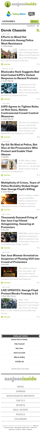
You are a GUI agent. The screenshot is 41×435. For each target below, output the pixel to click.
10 (39, 64)
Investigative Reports (20, 395)
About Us (35, 425)
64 (39, 247)
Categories (8, 21)
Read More (7, 64)
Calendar (20, 418)
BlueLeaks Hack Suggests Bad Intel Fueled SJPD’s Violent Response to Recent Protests (20, 75)
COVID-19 (19, 362)
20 (39, 137)
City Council (19, 344)
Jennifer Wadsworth (8, 81)
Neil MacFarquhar (8, 46)
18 (39, 99)
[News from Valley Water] (20, 13)
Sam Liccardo (19, 353)
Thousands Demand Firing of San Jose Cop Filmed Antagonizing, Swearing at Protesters (19, 222)
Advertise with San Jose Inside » (20, 369)
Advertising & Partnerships (22, 427)
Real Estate (20, 409)
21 (39, 282)
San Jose (19, 348)
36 (39, 317)
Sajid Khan (6, 157)
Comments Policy (9, 427)
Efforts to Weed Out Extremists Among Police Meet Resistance (17, 40)
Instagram (29, 429)
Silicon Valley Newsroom (9, 296)
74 (39, 209)
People (20, 414)
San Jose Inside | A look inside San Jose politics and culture (20, 379)
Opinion (20, 391)
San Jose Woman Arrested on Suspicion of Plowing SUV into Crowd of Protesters (20, 259)
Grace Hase (6, 230)
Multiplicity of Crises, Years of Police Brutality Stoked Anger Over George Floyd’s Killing (20, 186)
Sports (20, 405)
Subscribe (11, 429)
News (20, 386)
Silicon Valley (19, 357)
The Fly (20, 400)
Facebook (18, 429)
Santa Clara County (19, 339)
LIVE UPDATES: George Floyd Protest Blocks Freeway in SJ (19, 291)
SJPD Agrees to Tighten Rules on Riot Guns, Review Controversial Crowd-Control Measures (20, 111)
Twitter (24, 429)
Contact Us (33, 427)
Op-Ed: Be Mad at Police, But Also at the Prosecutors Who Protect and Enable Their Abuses (19, 149)
